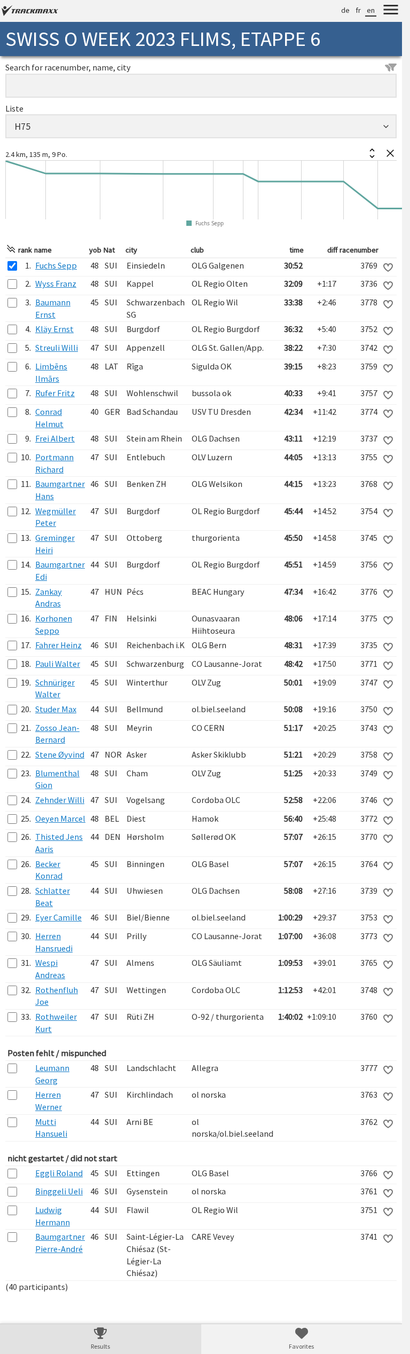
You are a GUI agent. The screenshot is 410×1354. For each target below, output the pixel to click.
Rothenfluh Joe (56, 996)
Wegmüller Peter (55, 517)
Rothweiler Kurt (56, 1022)
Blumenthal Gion (57, 779)
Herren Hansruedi (54, 942)
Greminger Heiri (55, 543)
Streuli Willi (56, 347)
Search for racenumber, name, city (68, 67)
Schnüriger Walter (55, 688)
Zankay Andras (48, 597)
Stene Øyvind (59, 754)
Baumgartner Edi (60, 570)
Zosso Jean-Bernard (57, 733)
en (371, 10)
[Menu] (390, 11)
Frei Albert (55, 438)
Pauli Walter (57, 663)
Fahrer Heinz (58, 645)
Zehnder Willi (59, 799)
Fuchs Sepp (56, 265)
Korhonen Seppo (53, 624)
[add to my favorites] (388, 267)
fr (358, 10)
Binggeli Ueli (59, 1191)
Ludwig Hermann (52, 1216)
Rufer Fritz (55, 393)
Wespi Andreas (50, 968)
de (345, 10)
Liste (14, 108)
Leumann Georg (52, 1073)
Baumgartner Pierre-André (60, 1242)
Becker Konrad (48, 870)
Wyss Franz (55, 283)
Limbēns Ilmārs (51, 372)
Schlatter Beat (52, 896)
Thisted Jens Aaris (59, 842)
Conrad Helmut (49, 417)
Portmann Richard (54, 463)
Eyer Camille (58, 917)
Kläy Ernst (54, 329)
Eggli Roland (59, 1173)
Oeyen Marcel (60, 818)
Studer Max (55, 709)
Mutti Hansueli (51, 1127)
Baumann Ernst (52, 308)
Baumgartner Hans (60, 489)
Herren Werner (48, 1100)
